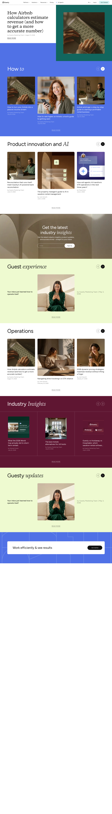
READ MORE (11, 38)
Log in (94, 2)
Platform (25, 2)
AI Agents (60, 2)
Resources (43, 2)
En (89, 2)
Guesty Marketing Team (16, 35)
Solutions (34, 2)
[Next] (103, 69)
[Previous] (98, 69)
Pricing (51, 2)
